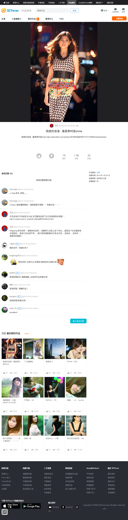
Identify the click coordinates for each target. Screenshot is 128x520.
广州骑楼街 (28, 361)
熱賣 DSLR (91, 488)
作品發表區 (6, 485)
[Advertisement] (64, 146)
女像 (98, 172)
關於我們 (111, 473)
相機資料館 (27, 473)
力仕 (56, 125)
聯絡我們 (111, 477)
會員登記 (111, 485)
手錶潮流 (47, 492)
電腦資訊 (47, 485)
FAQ (62, 18)
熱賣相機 (90, 481)
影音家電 (47, 488)
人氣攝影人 (17, 18)
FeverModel (6, 481)
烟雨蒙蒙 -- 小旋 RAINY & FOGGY (9, 401)
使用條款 (111, 488)
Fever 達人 (6, 477)
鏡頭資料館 (27, 477)
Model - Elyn (72, 361)
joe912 (12, 272)
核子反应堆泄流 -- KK (75, 438)
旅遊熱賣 (68, 477)
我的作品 (33, 18)
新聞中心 (5, 473)
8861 (12, 284)
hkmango (13, 189)
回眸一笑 (27, 438)
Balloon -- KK (51, 400)
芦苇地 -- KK (29, 400)
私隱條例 (111, 492)
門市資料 (90, 473)
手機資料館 (27, 481)
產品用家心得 (28, 488)
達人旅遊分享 (70, 488)
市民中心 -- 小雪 (52, 438)
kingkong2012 (15, 255)
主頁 (4, 18)
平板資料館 (27, 485)
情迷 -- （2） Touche (75, 400)
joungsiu (13, 296)
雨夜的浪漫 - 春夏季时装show (11, 362)
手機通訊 (47, 481)
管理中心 (49, 18)
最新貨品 (90, 477)
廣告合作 (111, 481)
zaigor (12, 243)
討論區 (4, 488)
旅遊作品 (68, 485)
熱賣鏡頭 (90, 485)
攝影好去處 (71, 473)
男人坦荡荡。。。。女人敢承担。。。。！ (11, 439)
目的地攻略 (69, 481)
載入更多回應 (78, 321)
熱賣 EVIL (90, 492)
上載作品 (119, 18)
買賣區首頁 (48, 473)
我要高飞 (49, 361)
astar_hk (13, 308)
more (26, 333)
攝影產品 (47, 477)
